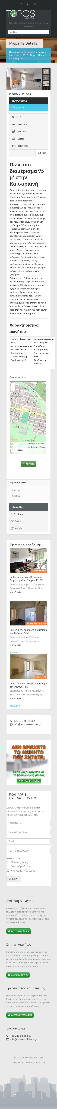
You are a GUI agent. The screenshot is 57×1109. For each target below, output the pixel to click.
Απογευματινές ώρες (23, 870)
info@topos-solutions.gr (27, 724)
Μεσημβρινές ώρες (22, 866)
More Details (16, 592)
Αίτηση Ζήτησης (19, 974)
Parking (16, 490)
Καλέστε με (14, 858)
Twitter (18, 521)
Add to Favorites (21, 146)
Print (44, 153)
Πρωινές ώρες (19, 862)
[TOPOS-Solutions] (20, 15)
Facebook (18, 514)
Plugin (42, 447)
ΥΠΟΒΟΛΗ (14, 879)
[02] (28, 79)
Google (18, 528)
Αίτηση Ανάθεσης (20, 931)
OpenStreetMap (38, 443)
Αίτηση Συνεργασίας (21, 1015)
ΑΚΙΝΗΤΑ (30, 464)
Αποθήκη (16, 496)
